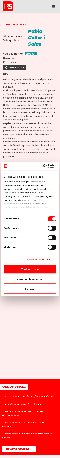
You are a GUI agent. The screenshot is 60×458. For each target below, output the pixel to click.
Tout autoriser (30, 269)
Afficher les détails (39, 259)
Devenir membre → (19, 448)
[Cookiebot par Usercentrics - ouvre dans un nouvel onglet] (43, 166)
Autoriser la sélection (30, 279)
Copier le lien (16, 67)
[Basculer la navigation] (53, 6)
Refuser (30, 289)
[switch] (52, 228)
